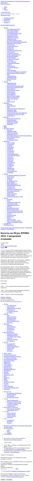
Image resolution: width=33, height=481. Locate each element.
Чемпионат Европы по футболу (12, 356)
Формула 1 (7, 141)
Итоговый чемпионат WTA (14, 189)
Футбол (6, 27)
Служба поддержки (12, 404)
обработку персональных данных (21, 471)
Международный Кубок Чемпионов (17, 42)
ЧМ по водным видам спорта (15, 210)
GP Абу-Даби (10, 169)
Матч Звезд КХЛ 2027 (13, 97)
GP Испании (10, 147)
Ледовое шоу (10, 138)
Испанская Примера (12, 56)
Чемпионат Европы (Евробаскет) (16, 108)
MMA (5, 127)
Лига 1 (9, 69)
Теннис (6, 174)
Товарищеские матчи (13, 37)
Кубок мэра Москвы (12, 98)
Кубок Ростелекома (12, 339)
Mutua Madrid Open (12, 184)
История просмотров (13, 397)
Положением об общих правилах (13, 439)
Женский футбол (11, 79)
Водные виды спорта (13, 209)
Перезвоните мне (5, 15)
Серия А (9, 64)
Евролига (9, 104)
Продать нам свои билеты (14, 401)
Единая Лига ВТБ (9, 375)
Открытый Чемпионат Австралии (16, 175)
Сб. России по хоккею (10, 355)
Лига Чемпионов (11, 305)
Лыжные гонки (11, 219)
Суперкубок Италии (12, 67)
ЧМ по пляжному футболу (14, 220)
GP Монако (10, 148)
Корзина (12, 25)
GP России (10, 157)
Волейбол (9, 199)
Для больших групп (12, 410)
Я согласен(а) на (16, 471)
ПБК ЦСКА (7, 362)
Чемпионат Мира (11, 131)
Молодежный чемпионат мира (15, 86)
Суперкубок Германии (13, 63)
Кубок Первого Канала (13, 90)
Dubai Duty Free (11, 345)
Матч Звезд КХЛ (11, 317)
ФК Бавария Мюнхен (10, 369)
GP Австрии (10, 152)
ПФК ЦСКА (7, 363)
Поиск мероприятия (12, 400)
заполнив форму (15, 452)
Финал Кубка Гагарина (13, 96)
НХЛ (8, 100)
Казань (2, 247)
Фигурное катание (9, 128)
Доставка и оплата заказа (14, 403)
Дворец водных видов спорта (9, 246)
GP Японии (10, 164)
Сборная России (11, 76)
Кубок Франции (11, 70)
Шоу (5, 8)
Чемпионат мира (11, 39)
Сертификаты (7, 223)
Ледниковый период (12, 140)
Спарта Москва (8, 365)
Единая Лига (10, 328)
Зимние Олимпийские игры (14, 222)
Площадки (10, 417)
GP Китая (9, 145)
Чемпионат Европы (12, 36)
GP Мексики (10, 165)
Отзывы (7, 22)
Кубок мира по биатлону (14, 118)
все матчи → (10, 312)
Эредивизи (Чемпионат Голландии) (17, 71)
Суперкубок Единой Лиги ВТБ (15, 114)
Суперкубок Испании (13, 59)
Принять (3, 479)
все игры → (10, 322)
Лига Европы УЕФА (12, 30)
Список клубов (11, 414)
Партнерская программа (13, 408)
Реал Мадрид (7, 366)
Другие (6, 198)
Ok (17, 468)
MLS (8, 74)
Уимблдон (10, 178)
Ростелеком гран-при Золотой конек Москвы (19, 135)
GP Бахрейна (10, 144)
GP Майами (10, 172)
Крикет (9, 218)
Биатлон (6, 117)
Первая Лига (10, 47)
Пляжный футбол (12, 77)
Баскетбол (6, 103)
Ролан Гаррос (10, 176)
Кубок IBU (10, 124)
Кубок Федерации (12, 193)
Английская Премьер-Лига (14, 50)
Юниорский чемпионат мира (15, 87)
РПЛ (5, 376)
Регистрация (10, 396)
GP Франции (10, 151)
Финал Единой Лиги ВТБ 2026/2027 (17, 113)
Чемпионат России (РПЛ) (14, 308)
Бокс (5, 125)
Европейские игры (12, 203)
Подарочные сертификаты (14, 393)
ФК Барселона (8, 367)
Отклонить (9, 479)
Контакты (6, 20)
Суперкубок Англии (12, 53)
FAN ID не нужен (9, 225)
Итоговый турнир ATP (13, 191)
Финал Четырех (11, 105)
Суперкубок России (12, 46)
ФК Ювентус (7, 370)
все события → (11, 341)
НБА (8, 107)
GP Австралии (11, 142)
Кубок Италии (11, 66)
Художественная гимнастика (15, 212)
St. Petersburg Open (12, 181)
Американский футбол (13, 205)
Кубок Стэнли (11, 101)
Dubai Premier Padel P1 (13, 346)
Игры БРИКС (10, 229)
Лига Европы (10, 307)
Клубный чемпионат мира (14, 40)
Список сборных (11, 416)
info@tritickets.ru (20, 449)
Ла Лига (6, 383)
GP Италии (10, 161)
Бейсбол (9, 206)
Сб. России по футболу (10, 358)
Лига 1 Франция (8, 386)
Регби (8, 201)
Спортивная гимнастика (13, 202)
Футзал (9, 80)
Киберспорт (10, 216)
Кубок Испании (11, 57)
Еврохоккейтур (11, 88)
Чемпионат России (12, 123)
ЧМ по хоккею (8, 353)
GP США (9, 167)
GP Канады (10, 149)
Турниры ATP (11, 186)
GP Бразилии (10, 168)
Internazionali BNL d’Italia (14, 185)
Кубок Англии (11, 52)
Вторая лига (10, 49)
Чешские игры (11, 91)
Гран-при (9, 130)
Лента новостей (11, 413)
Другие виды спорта (6, 227)
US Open (9, 179)
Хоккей (6, 81)
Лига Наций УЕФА (12, 35)
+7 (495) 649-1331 (8, 449)
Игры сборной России (13, 321)
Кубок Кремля (11, 182)
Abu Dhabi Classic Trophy (14, 336)
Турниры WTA (11, 188)
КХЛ (8, 315)
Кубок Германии (11, 62)
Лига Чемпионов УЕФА (13, 29)
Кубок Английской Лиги (14, 54)
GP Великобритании (12, 154)
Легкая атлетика (11, 215)
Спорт (5, 6)
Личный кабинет (5, 25)
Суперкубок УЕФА (12, 32)
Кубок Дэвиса (11, 195)
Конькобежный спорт (13, 208)
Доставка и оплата (9, 18)
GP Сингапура (11, 162)
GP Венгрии (10, 158)
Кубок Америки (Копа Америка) (16, 73)
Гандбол (9, 213)
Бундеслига (10, 60)
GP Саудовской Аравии (13, 155)
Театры (6, 9)
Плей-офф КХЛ (11, 94)
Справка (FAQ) (11, 406)
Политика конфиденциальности (15, 476)
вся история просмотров (16, 301)
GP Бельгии (10, 159)
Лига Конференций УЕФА (14, 33)
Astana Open (10, 192)
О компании (7, 19)
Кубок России (11, 115)
